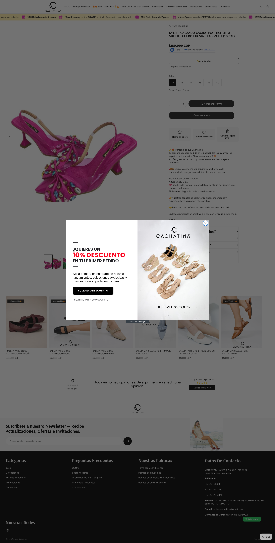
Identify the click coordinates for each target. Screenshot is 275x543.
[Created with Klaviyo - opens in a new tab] (137, 321)
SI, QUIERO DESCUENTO (93, 290)
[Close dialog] (205, 223)
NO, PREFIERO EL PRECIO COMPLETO (91, 299)
